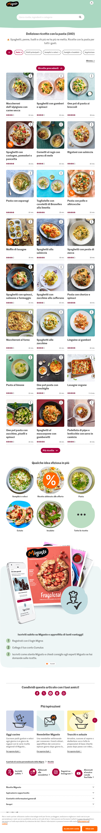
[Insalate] (50, 516)
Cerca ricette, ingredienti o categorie (50, 17)
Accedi (52, 664)
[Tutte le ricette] (81, 516)
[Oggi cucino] (20, 732)
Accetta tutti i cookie (71, 828)
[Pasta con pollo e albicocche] (81, 193)
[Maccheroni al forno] (20, 330)
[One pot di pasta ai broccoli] (81, 96)
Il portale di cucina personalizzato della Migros (25, 761)
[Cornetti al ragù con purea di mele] (50, 144)
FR (12, 812)
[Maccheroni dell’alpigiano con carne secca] (20, 96)
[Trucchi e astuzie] (81, 732)
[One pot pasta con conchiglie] (50, 375)
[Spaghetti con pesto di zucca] (81, 239)
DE (7, 812)
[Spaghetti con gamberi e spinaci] (50, 96)
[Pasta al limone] (20, 375)
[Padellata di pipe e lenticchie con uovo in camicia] (81, 422)
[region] (50, 823)
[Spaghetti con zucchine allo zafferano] (50, 285)
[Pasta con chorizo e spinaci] (81, 285)
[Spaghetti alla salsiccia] (50, 239)
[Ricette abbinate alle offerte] (50, 482)
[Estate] (20, 516)
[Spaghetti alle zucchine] (50, 330)
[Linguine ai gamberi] (81, 330)
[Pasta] (81, 482)
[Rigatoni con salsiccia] (81, 144)
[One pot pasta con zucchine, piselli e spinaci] (20, 422)
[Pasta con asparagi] (20, 193)
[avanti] (94, 720)
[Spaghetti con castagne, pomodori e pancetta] (20, 144)
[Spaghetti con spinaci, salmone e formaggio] (20, 285)
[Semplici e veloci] (20, 482)
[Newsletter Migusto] (50, 732)
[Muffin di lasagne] (20, 239)
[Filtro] (9, 52)
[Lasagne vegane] (81, 375)
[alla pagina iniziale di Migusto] (12, 2)
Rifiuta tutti (90, 828)
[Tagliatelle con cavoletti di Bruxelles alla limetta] (50, 193)
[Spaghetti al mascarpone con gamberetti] (50, 422)
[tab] (50, 787)
